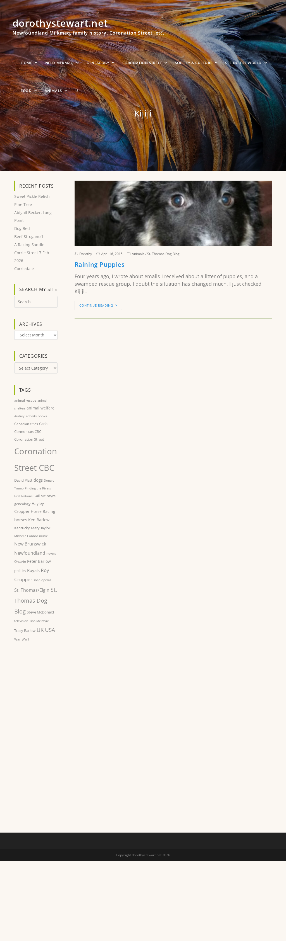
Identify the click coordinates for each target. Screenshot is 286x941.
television (21, 621)
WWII (25, 639)
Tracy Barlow (24, 630)
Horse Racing (43, 511)
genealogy (22, 503)
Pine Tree (23, 204)
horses (20, 519)
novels (51, 553)
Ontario (20, 561)
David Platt (23, 480)
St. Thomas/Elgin (31, 590)
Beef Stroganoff (28, 236)
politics (20, 570)
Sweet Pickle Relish (32, 196)
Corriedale (24, 268)
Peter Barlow (39, 561)
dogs (38, 480)
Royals (33, 570)
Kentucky (22, 527)
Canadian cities (26, 423)
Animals (138, 253)
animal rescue (25, 400)
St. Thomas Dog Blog (163, 253)
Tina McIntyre (39, 621)
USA (50, 630)
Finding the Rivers (38, 488)
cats (31, 432)
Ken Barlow (38, 519)
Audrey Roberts (25, 416)
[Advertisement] (35, 737)
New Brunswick (30, 544)
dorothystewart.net (88, 29)
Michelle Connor (26, 536)
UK (40, 629)
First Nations (23, 496)
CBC (38, 431)
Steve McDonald (40, 612)
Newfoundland (29, 553)
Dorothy (85, 253)
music (43, 536)
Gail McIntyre (45, 495)
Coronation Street (29, 439)
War (17, 639)
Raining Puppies (100, 264)
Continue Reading (96, 305)
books (42, 416)
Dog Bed (22, 228)
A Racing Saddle (29, 244)
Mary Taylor (40, 527)
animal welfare (40, 408)
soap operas (42, 580)
